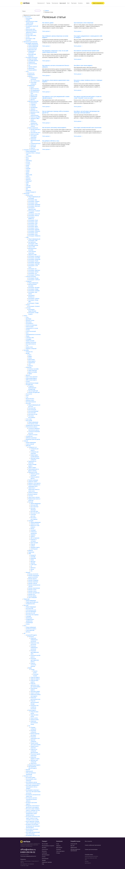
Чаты (27, 317)
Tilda (27, 184)
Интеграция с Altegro (33, 289)
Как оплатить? (29, 24)
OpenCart (28, 179)
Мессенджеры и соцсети (48, 845)
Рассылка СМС (32, 408)
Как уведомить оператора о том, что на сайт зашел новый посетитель (33, 791)
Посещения (33, 98)
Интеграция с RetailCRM (34, 259)
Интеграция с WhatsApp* (34, 204)
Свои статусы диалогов (31, 376)
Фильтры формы (32, 595)
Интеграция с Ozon (33, 234)
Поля (27, 395)
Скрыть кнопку (34, 718)
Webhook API (74, 847)
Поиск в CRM (31, 246)
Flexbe (27, 167)
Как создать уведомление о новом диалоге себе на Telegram (32, 787)
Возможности (41, 3)
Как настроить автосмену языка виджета (54, 127)
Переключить (34, 102)
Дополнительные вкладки (32, 383)
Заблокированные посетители (33, 334)
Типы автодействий (33, 390)
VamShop (28, 187)
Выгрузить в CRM (35, 112)
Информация (34, 96)
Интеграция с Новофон (34, 290)
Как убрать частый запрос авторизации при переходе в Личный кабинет (33, 826)
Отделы (30, 373)
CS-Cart (28, 162)
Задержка (33, 534)
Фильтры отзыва (32, 589)
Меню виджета (31, 361)
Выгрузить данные (32, 494)
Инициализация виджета (34, 765)
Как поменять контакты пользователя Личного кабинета (31, 799)
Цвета (29, 354)
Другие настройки (32, 372)
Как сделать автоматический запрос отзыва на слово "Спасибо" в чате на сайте (33, 818)
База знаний (63, 3)
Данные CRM (34, 95)
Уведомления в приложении (33, 425)
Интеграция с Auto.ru (33, 228)
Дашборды (28, 318)
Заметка (33, 536)
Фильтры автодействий (34, 392)
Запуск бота (33, 763)
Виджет (30, 356)
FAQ (43, 864)
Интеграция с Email (33, 220)
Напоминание (34, 107)
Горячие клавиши (32, 66)
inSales (27, 170)
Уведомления (31, 62)
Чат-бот (28, 37)
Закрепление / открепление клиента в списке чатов (33, 489)
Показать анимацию (33, 480)
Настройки (33, 146)
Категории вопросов (31, 343)
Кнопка (30, 358)
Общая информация (33, 44)
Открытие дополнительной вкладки (35, 702)
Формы (27, 336)
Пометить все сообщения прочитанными (34, 751)
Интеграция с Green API (34, 214)
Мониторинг (29, 322)
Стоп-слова (29, 419)
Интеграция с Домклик (33, 229)
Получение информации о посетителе (34, 647)
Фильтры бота (31, 594)
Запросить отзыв (35, 523)
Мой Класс (33, 567)
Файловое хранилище (31, 437)
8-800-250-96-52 (27, 852)
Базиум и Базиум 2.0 (31, 192)
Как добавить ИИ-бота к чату (50, 141)
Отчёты (28, 624)
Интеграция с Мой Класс (34, 270)
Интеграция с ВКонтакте (34, 206)
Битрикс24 (33, 555)
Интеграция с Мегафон (34, 287)
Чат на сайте (45, 843)
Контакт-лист (31, 73)
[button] (87, 3)
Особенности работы (31, 628)
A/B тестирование (35, 538)
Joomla (27, 171)
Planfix (32, 559)
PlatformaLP (29, 181)
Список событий (30, 444)
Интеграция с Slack (33, 232)
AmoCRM (33, 556)
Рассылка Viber (32, 412)
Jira (31, 570)
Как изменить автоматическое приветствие (86, 50)
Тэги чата (30, 495)
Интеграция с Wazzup (33, 215)
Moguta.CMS (29, 174)
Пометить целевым (33, 492)
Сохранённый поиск (35, 143)
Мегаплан (33, 561)
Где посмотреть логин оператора (83, 22)
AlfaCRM (33, 563)
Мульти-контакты (35, 88)
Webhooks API (29, 771)
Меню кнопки (31, 359)
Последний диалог (35, 90)
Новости (33, 148)
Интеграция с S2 (32, 268)
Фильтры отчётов (30, 320)
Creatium (28, 163)
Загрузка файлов (32, 70)
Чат (29, 65)
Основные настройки (33, 369)
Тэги (27, 345)
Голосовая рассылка (31, 610)
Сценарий (33, 530)
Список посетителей (31, 331)
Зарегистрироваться (98, 3)
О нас (57, 843)
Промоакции (29, 617)
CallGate (33, 545)
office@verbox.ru (28, 849)
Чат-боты (44, 847)
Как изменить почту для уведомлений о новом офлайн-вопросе (31, 813)
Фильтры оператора (33, 581)
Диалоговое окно (32, 49)
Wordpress (28, 190)
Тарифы (48, 3)
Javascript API (74, 843)
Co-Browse (33, 106)
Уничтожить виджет (35, 691)
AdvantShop (29, 160)
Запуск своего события (34, 497)
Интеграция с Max (32, 199)
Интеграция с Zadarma (33, 298)
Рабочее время (29, 326)
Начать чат (33, 145)
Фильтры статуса (32, 591)
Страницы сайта (30, 337)
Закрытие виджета (35, 678)
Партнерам (74, 3)
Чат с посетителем (35, 80)
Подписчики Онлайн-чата (32, 602)
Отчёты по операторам (31, 325)
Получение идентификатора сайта (35, 652)
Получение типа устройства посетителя (34, 707)
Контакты (80, 3)
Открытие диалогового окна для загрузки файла (35, 685)
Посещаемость (29, 323)
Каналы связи (29, 34)
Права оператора (32, 370)
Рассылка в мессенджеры (32, 614)
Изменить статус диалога (34, 483)
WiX (27, 188)
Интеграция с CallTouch (34, 279)
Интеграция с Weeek (33, 271)
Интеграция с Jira (32, 273)
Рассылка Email (32, 409)
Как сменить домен (48, 22)
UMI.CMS (28, 185)
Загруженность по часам (32, 328)
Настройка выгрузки (33, 245)
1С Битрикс (29, 156)
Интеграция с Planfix (33, 260)
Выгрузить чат (34, 110)
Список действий (30, 630)
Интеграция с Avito (32, 223)
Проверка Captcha (35, 547)
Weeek (32, 569)
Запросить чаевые (32, 481)
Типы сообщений (32, 597)
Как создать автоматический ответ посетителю (87, 127)
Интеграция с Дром (33, 226)
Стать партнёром (60, 851)
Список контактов (32, 48)
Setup (27, 182)
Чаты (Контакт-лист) (35, 132)
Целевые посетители (31, 342)
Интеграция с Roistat (33, 278)
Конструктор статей (33, 423)
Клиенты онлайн (35, 134)
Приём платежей (30, 340)
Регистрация (29, 18)
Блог (68, 3)
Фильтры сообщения (33, 580)
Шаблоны (30, 365)
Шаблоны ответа (30, 400)
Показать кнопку (35, 719)
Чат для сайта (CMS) (31, 35)
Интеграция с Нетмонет (34, 306)
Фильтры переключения (34, 588)
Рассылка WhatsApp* (33, 411)
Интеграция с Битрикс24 (34, 256)
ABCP (27, 159)
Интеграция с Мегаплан (34, 262)
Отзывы (28, 329)
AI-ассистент (29, 394)
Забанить (33, 109)
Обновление (31, 68)
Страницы (33, 104)
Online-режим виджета (31, 378)
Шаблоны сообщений (31, 348)
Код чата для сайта (30, 29)
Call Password (34, 549)
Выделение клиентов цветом (33, 439)
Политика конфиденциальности (28, 856)
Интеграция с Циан (33, 221)
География (28, 339)
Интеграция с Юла (32, 224)
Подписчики (31, 552)
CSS (29, 364)
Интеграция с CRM (30, 38)
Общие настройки (32, 59)
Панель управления (33, 46)
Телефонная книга (30, 603)
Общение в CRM (32, 254)
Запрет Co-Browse (35, 693)
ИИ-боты (28, 631)
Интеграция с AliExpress (34, 231)
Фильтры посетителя (33, 574)
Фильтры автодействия (34, 592)
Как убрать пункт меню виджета (83, 65)
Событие (33, 544)
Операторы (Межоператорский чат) (35, 140)
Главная (47, 10)
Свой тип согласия (32, 434)
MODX (27, 173)
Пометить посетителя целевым (33, 665)
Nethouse (28, 178)
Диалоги (33, 99)
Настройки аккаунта (33, 60)
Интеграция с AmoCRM (34, 257)
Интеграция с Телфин (33, 303)
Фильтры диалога (32, 578)
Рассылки (28, 40)
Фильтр (32, 528)
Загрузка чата (29, 351)
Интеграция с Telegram (33, 201)
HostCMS (28, 168)
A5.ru (27, 157)
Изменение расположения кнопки (34, 723)
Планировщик (29, 622)
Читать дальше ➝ (46, 31)
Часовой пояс (29, 436)
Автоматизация (45, 854)
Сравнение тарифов (47, 862)
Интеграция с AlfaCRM (33, 264)
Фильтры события (32, 583)
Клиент (32, 87)
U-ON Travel (33, 564)
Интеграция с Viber (33, 203)
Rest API (28, 769)
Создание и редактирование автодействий (32, 388)
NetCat (27, 176)
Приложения (55, 3)
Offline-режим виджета (31, 379)
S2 (31, 566)
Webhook (30, 550)
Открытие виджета (35, 677)
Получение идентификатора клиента (35, 660)
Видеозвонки (31, 74)
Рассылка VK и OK (32, 414)
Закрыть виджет (32, 467)
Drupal (27, 165)
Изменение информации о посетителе (34, 640)
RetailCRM (33, 558)
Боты (27, 332)
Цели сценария (34, 542)
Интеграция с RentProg (34, 275)
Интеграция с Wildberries (34, 235)
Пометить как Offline (35, 116)
